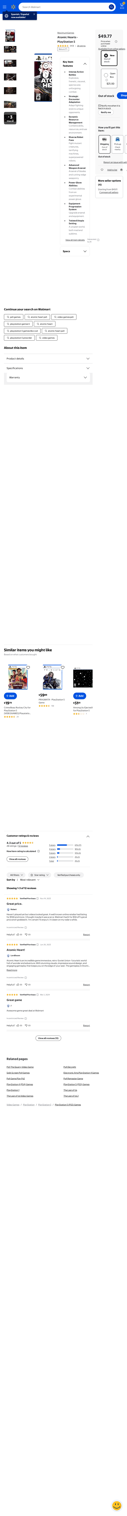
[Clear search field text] (107, 7)
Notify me (106, 112)
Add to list (112, 169)
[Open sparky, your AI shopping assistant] (117, 1506)
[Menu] (5, 7)
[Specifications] (88, 368)
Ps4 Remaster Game (73, 1078)
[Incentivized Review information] (25, 927)
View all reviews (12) (48, 1038)
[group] (71, 45)
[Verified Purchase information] (37, 898)
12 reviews (23, 846)
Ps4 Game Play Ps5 (16, 1078)
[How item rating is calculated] (38, 851)
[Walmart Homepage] (13, 7)
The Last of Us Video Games (20, 1096)
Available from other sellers (111, 48)
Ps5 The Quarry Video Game (20, 1067)
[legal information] (116, 41)
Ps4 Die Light (70, 1067)
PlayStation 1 (13, 1090)
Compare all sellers (108, 192)
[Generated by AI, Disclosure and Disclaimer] (98, 240)
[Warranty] (85, 377)
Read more (12, 970)
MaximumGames (65, 32)
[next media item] (46, 75)
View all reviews (17, 859)
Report (86, 934)
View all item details (75, 240)
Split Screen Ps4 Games (18, 1072)
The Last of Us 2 (71, 1096)
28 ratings (81, 46)
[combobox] (67, 7)
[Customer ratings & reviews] (88, 835)
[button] (40, 78)
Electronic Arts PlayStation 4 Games (81, 1072)
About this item (15, 348)
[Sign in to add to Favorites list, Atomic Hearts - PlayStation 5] (46, 66)
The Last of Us (70, 1090)
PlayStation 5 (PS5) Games (76, 1084)
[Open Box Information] (106, 80)
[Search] (111, 7)
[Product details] (88, 358)
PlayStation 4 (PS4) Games (20, 1084)
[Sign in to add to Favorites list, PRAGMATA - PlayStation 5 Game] (62, 667)
